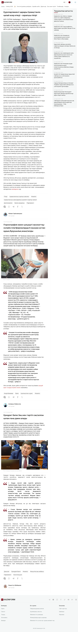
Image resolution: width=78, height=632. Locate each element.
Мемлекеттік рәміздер (36, 614)
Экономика (4, 617)
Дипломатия (8, 203)
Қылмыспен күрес (27, 393)
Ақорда (66, 6)
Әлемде (3, 620)
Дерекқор (43, 6)
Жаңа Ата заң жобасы (37, 571)
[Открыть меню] (75, 2)
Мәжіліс (33, 196)
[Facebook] (17, 207)
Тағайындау (60, 6)
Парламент (30, 203)
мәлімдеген (15, 189)
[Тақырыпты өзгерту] (70, 2)
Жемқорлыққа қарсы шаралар (38, 617)
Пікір (5, 196)
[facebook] (61, 599)
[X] (22, 207)
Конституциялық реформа (24, 6)
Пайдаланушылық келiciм (37, 608)
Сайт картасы (63, 608)
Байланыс (61, 611)
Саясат (3, 611)
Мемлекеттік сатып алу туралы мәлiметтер (42, 620)
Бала (16, 393)
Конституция (17, 574)
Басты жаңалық (19, 203)
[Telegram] (13, 207)
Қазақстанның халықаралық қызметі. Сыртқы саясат (20, 200)
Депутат (6, 571)
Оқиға (2, 608)
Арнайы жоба (36, 6)
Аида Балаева (8, 393)
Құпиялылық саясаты (36, 611)
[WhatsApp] (9, 207)
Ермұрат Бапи (16, 571)
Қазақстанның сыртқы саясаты (19, 196)
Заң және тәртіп (51, 6)
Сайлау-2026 (9, 6)
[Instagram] (4, 207)
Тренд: (3, 6)
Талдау (3, 614)
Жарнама (61, 614)
